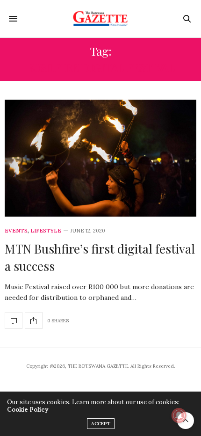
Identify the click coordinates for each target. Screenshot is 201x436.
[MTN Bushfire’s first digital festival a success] (100, 158)
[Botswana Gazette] (100, 18)
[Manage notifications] (179, 415)
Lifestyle (45, 230)
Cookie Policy (27, 410)
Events (16, 230)
